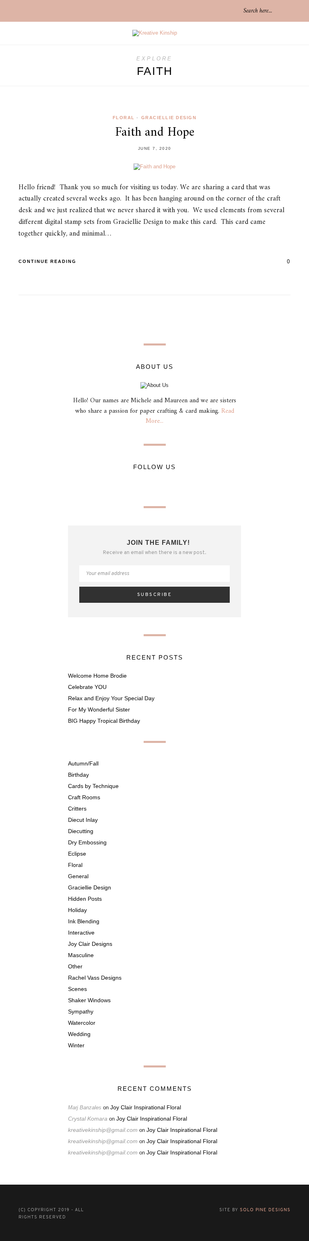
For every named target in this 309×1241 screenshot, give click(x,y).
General (78, 876)
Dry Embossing (87, 842)
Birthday (78, 774)
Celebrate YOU (87, 687)
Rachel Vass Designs (95, 977)
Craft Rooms (84, 797)
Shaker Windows (89, 1000)
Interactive (81, 932)
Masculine (81, 955)
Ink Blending (83, 921)
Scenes (77, 989)
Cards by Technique (93, 786)
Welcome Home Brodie (97, 675)
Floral (124, 117)
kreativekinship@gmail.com (103, 1130)
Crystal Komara (87, 1118)
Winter (76, 1045)
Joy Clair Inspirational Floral (145, 1107)
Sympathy (80, 1011)
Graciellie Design (169, 117)
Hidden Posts (85, 899)
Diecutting (80, 831)
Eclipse (77, 853)
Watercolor (81, 1023)
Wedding (79, 1034)
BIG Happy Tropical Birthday (104, 721)
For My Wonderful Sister (99, 709)
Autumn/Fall (83, 763)
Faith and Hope (154, 132)
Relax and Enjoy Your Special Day (111, 698)
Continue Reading (48, 261)
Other (75, 966)
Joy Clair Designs (90, 944)
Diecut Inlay (83, 820)
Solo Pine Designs (265, 1210)
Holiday (77, 910)
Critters (77, 808)
